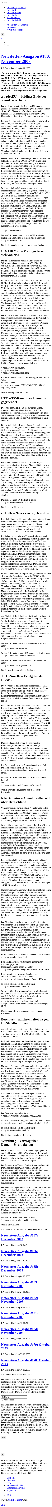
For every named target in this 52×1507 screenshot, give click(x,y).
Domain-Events (13, 15)
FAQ (9, 1483)
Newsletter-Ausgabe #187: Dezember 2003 (19, 1237)
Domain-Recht (13, 10)
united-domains (15, 1500)
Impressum (11, 1490)
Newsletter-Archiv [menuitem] (15, 30)
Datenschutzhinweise (16, 1488)
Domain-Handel (14, 12)
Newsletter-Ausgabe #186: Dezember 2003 (19, 1253)
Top (3, 1504)
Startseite (11, 1478)
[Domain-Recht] (1, 37)
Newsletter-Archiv (15, 1485)
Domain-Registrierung (16, 7)
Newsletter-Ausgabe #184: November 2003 (19, 1331)
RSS (9, 1495)
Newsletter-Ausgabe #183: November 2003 (19, 1284)
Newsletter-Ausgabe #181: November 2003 (19, 1315)
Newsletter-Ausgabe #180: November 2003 (25, 59)
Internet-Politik (13, 17)
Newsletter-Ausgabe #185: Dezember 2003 (19, 1268)
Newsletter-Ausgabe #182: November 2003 (19, 1299)
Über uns (11, 1480)
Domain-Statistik (14, 20)
